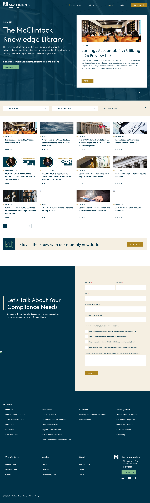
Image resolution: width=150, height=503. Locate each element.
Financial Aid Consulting (124, 424)
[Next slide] (145, 92)
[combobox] (24, 108)
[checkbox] (115, 340)
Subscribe (9, 67)
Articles (44, 464)
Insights (109, 5)
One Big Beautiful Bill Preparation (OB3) (56, 439)
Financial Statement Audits (15, 414)
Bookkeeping (120, 434)
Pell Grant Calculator (123, 429)
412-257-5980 (127, 467)
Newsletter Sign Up (49, 474)
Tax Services (9, 429)
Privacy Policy (34, 496)
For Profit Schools (11, 464)
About (122, 5)
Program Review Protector (51, 429)
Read (86, 81)
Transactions (83, 409)
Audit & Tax (9, 409)
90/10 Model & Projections (125, 419)
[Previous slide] (140, 92)
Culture (81, 474)
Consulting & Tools (123, 409)
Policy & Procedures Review (52, 434)
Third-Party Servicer (49, 414)
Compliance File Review (50, 424)
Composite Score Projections (126, 414)
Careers (81, 469)
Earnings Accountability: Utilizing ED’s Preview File (111, 52)
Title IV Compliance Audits (14, 419)
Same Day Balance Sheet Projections (92, 414)
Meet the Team (84, 464)
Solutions (76, 5)
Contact (138, 5)
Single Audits (9, 424)
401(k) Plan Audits (11, 434)
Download (45, 469)
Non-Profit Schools (11, 469)
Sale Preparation (85, 419)
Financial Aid (47, 409)
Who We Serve (93, 5)
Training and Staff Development (54, 419)
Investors (8, 474)
